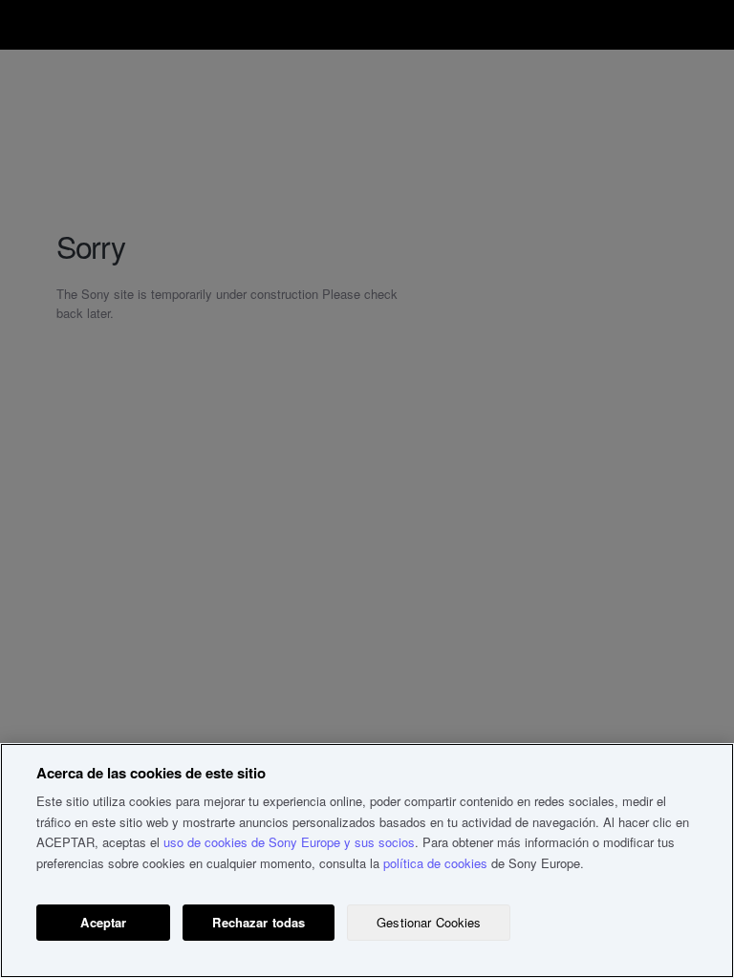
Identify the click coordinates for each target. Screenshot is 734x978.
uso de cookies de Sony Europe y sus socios (289, 842)
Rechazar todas (258, 922)
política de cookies (435, 863)
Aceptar (103, 922)
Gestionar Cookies (429, 922)
